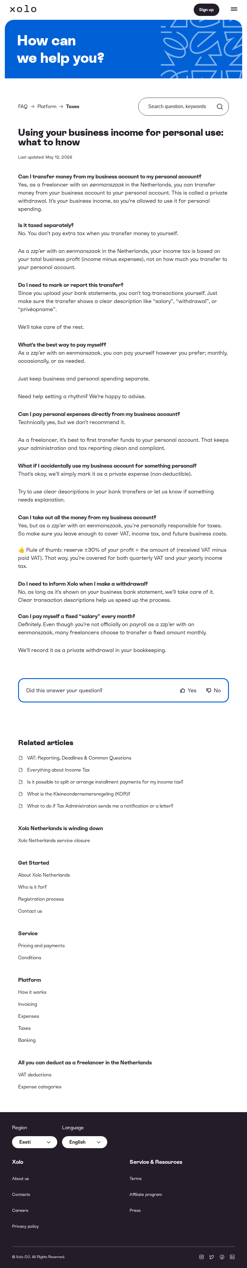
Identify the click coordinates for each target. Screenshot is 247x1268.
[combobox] (34, 1142)
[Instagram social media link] (201, 1257)
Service (28, 933)
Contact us (30, 911)
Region (19, 1127)
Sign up (206, 9)
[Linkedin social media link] (232, 1257)
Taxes (24, 1028)
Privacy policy (25, 1226)
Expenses (28, 1016)
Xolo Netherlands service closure (54, 840)
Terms (136, 1178)
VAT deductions (35, 1075)
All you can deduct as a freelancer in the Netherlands (85, 1062)
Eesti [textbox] (25, 1142)
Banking (27, 1040)
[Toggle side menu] (228, 10)
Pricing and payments (41, 945)
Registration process (41, 899)
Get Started (33, 863)
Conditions (29, 957)
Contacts (21, 1194)
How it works (32, 992)
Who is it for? (32, 887)
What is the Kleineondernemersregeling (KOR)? (78, 794)
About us (20, 1178)
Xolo (23, 10)
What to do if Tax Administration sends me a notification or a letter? (100, 806)
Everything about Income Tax (58, 770)
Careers (20, 1210)
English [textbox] (77, 1142)
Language (73, 1127)
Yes (192, 690)
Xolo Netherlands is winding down (60, 828)
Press (135, 1210)
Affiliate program (146, 1194)
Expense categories (39, 1087)
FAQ (23, 106)
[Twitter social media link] (211, 1257)
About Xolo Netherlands (44, 875)
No (217, 690)
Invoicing (27, 1004)
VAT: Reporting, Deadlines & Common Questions (79, 758)
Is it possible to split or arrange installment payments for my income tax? (105, 782)
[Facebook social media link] (222, 1257)
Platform (29, 980)
